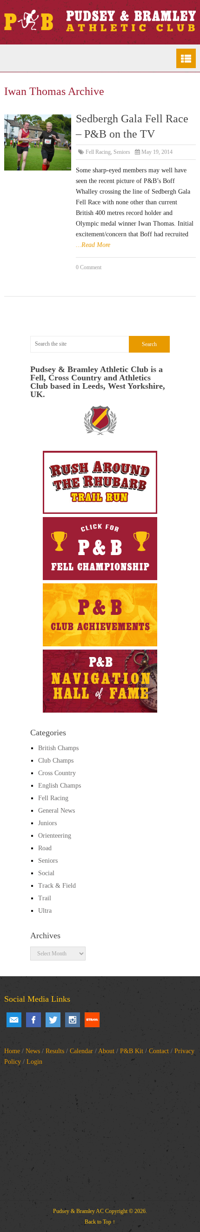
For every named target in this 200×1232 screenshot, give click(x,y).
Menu (186, 58)
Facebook (33, 1019)
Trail (44, 898)
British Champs (58, 748)
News (33, 1051)
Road (45, 848)
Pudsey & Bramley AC (78, 1211)
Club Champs (55, 760)
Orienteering (54, 835)
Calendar (81, 1051)
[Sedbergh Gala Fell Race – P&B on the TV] (38, 142)
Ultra (45, 910)
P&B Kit (131, 1051)
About (106, 1051)
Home (12, 1051)
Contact (159, 1051)
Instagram (72, 1019)
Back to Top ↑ (100, 1222)
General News (56, 810)
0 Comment (88, 267)
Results (55, 1051)
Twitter (53, 1019)
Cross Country (57, 773)
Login (34, 1061)
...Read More (93, 244)
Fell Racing (98, 152)
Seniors (121, 152)
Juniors (47, 823)
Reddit (92, 1019)
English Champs (59, 785)
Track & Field (57, 885)
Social (46, 873)
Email (14, 1019)
